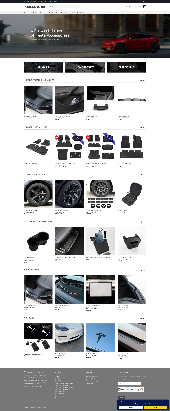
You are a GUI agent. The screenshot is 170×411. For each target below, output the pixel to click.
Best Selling (58, 381)
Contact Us (89, 383)
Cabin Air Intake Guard (62, 306)
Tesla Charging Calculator (62, 396)
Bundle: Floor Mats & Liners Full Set (65, 164)
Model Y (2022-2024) (46, 12)
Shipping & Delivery (92, 377)
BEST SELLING (126, 67)
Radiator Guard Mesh (124, 117)
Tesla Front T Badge (92, 355)
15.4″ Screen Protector (93, 307)
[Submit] (77, 6)
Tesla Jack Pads (122, 210)
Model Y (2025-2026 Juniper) (64, 383)
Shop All (142, 80)
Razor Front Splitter (61, 355)
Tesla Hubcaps (59, 394)
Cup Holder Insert (29, 259)
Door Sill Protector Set (30, 117)
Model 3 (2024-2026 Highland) (64, 387)
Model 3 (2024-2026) (62, 12)
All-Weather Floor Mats (31, 164)
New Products (59, 379)
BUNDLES (43, 67)
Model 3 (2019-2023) (78, 12)
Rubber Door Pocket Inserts (63, 117)
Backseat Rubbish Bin (124, 258)
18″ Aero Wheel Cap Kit (93, 211)
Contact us (143, 1)
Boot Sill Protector (123, 306)
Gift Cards (58, 398)
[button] (140, 6)
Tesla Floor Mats (60, 391)
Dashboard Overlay (123, 355)
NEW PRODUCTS (85, 67)
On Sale (57, 377)
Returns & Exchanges (92, 381)
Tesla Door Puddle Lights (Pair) (33, 354)
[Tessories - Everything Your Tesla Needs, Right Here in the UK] (35, 7)
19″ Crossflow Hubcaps (31, 211)
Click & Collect (90, 379)
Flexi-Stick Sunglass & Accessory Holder (98, 257)
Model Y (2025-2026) (30, 12)
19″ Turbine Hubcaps (61, 211)
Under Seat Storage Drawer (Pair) (65, 258)
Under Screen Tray (91, 117)
